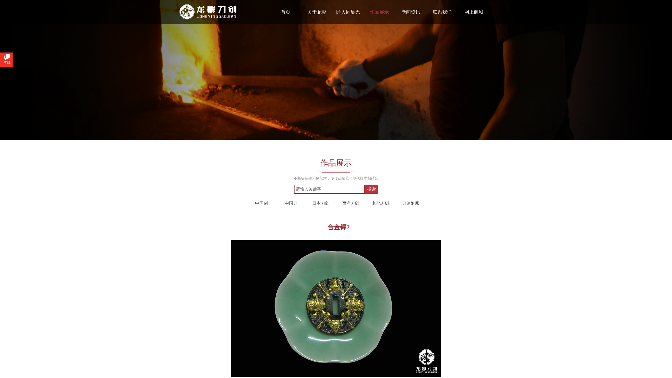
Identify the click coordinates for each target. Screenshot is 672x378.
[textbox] (329, 189)
